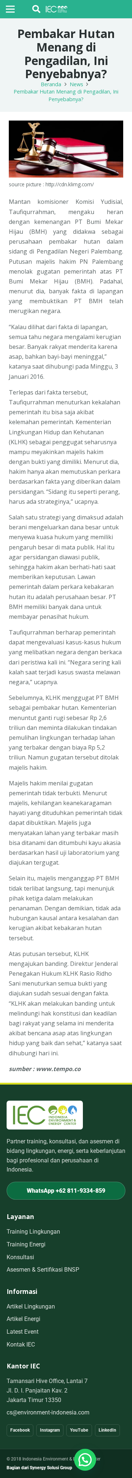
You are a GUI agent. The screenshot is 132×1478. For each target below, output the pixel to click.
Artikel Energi (23, 1318)
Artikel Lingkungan (31, 1306)
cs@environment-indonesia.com (48, 1412)
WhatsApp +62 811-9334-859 (66, 1190)
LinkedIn (107, 1430)
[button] (36, 9)
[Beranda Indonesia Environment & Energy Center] (45, 1115)
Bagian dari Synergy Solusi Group (39, 1467)
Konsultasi (20, 1257)
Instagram (50, 1430)
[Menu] (10, 9)
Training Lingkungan (33, 1231)
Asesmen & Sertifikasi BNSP (43, 1269)
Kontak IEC (21, 1344)
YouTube (79, 1430)
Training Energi (26, 1244)
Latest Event (22, 1331)
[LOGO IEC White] (56, 9)
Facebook (20, 1430)
